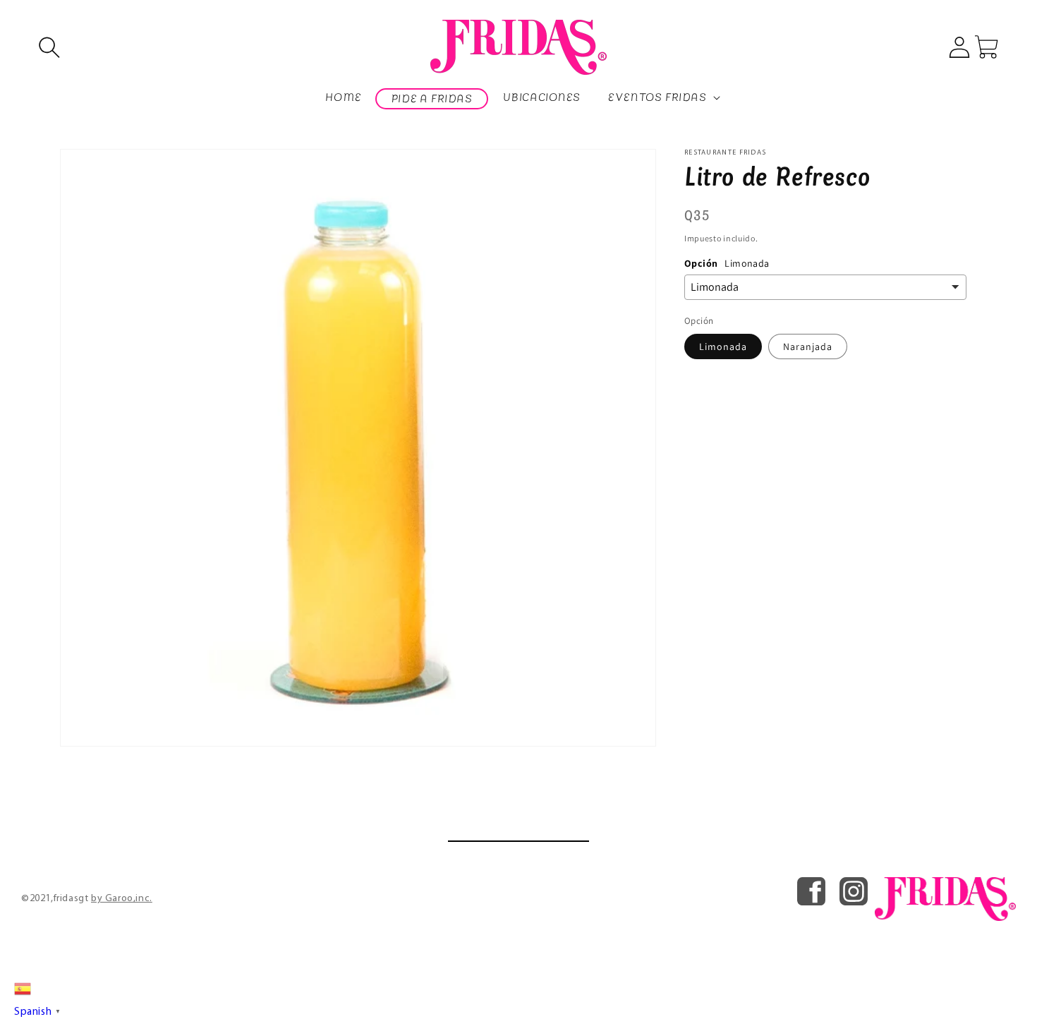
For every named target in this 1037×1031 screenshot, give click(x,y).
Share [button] (714, 380)
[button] (49, 47)
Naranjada (807, 347)
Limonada (723, 347)
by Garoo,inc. (121, 898)
